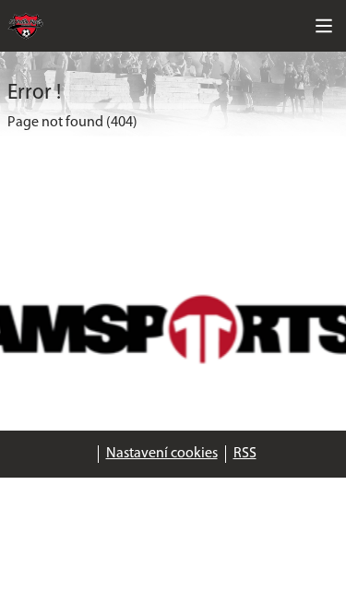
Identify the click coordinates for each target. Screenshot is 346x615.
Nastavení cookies (162, 453)
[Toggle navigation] (324, 26)
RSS (245, 453)
